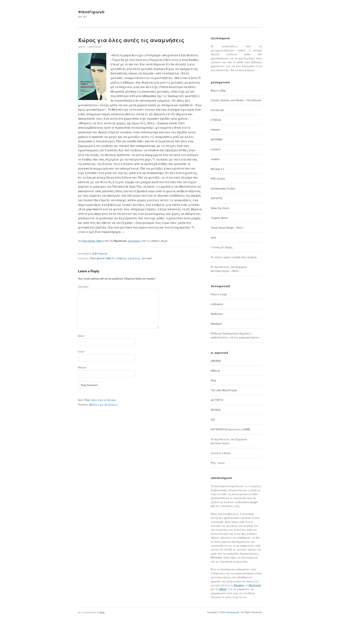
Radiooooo (217, 313)
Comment (83, 286)
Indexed (215, 129)
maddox (215, 159)
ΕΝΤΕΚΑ (215, 410)
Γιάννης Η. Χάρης (222, 247)
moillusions (217, 304)
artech (81, 46)
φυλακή (147, 258)
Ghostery (239, 585)
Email (81, 351)
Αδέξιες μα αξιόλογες (98, 404)
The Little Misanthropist (224, 390)
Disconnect (255, 585)
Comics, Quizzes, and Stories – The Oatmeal (236, 100)
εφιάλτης (134, 258)
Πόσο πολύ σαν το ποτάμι (97, 400)
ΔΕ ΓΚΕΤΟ (217, 400)
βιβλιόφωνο (100, 253)
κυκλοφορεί (134, 240)
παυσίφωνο (91, 11)
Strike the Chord (220, 208)
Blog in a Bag (218, 90)
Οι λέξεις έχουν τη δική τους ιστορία (234, 257)
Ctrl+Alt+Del (217, 110)
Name (82, 335)
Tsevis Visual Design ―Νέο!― (228, 227)
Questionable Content (223, 188)
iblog (213, 380)
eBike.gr (215, 370)
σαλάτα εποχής (221, 453)
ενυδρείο (120, 258)
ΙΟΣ (213, 419)
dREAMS (216, 361)
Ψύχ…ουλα (218, 462)
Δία (102, 612)
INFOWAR (216, 139)
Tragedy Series (219, 218)
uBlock (222, 589)
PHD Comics (218, 178)
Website (82, 367)
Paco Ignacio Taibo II (93, 240)
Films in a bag (218, 294)
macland (215, 149)
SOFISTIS (216, 198)
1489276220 (94, 46)
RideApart (216, 323)
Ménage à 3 (217, 169)
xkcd (213, 237)
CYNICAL (216, 120)
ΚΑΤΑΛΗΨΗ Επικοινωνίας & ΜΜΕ (230, 429)
